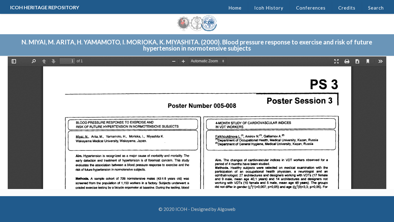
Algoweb (226, 209)
